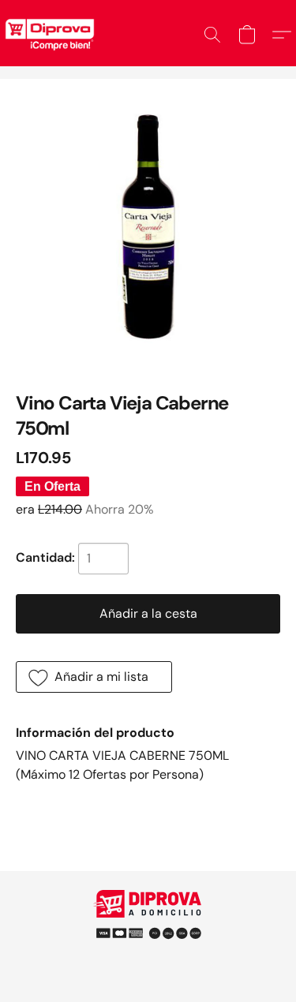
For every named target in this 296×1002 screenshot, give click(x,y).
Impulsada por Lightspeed (148, 954)
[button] (212, 34)
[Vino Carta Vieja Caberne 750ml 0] (148, 227)
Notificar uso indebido (148, 927)
